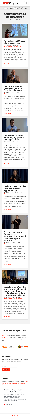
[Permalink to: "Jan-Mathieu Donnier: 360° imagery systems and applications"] (15, 125)
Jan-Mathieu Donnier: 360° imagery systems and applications (14, 137)
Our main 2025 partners (14, 330)
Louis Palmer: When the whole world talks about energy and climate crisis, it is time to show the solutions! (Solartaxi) (15, 291)
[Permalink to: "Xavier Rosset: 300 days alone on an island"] (15, 31)
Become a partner (6, 337)
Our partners (5, 335)
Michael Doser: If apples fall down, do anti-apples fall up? (15, 188)
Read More (7, 64)
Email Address (5, 364)
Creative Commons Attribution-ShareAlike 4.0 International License (15, 383)
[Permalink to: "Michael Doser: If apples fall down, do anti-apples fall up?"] (15, 176)
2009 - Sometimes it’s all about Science (13, 46)
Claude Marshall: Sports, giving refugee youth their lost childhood (15, 88)
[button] (26, 3)
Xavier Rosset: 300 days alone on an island (14, 42)
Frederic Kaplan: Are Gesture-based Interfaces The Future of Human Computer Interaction (15, 236)
